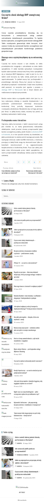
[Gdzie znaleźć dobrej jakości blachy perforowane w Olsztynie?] (7, 211)
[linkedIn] (34, 162)
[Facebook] (18, 162)
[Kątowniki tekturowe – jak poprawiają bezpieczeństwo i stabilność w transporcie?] (7, 405)
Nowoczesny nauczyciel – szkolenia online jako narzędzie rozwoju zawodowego (27, 329)
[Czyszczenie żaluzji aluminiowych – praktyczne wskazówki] (7, 243)
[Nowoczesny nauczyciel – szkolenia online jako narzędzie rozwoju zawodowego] (7, 330)
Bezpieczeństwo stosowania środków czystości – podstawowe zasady (25, 252)
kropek (19, 443)
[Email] (40, 162)
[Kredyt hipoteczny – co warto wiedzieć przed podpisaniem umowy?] (7, 373)
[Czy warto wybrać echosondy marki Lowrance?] (7, 362)
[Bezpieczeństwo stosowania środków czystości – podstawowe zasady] (7, 254)
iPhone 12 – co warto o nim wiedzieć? (25, 263)
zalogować (14, 184)
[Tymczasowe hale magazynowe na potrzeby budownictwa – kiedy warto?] (7, 416)
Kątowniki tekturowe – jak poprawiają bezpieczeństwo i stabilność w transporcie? (27, 403)
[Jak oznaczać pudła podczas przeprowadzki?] (7, 222)
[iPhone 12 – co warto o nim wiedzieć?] (7, 264)
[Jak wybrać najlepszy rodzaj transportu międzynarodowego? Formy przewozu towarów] (7, 309)
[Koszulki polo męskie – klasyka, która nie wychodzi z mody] (7, 320)
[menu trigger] (4, 3)
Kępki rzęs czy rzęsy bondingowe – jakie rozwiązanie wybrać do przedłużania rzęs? (26, 393)
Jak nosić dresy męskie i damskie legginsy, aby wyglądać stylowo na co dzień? (28, 382)
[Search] (40, 3)
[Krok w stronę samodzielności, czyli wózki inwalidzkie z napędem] (7, 341)
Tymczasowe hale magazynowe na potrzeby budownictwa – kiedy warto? (27, 414)
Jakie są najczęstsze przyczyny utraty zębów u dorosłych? (28, 461)
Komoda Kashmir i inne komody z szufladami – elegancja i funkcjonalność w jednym (28, 297)
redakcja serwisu (10, 22)
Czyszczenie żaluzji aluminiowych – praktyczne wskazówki (24, 241)
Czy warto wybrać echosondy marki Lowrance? (28, 361)
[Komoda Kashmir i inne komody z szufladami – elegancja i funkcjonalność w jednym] (7, 298)
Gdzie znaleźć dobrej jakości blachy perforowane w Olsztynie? (24, 209)
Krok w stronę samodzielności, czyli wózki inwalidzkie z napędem (26, 339)
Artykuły (6, 11)
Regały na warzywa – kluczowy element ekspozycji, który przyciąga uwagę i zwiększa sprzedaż (27, 274)
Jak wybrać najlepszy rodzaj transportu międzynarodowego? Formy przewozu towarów (28, 307)
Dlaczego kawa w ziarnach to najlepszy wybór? (28, 286)
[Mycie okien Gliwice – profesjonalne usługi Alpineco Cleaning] (7, 352)
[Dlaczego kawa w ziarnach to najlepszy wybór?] (7, 288)
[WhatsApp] (29, 162)
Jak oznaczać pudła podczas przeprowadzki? (27, 220)
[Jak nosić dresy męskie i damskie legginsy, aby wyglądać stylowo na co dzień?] (7, 384)
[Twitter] (24, 162)
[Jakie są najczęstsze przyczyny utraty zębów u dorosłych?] (7, 232)
